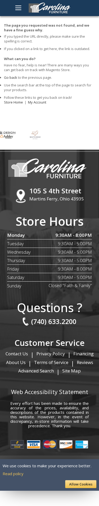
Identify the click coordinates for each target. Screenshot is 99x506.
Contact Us (17, 354)
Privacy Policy (50, 354)
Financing (83, 354)
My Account (37, 102)
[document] (49, 475)
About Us (16, 362)
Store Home (13, 102)
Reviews (85, 362)
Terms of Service (51, 362)
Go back (10, 77)
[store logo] (50, 8)
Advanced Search (36, 371)
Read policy (13, 473)
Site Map (71, 371)
